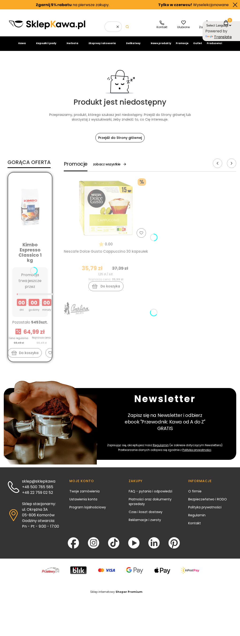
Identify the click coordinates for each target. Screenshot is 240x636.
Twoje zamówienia (84, 491)
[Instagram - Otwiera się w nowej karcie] (93, 543)
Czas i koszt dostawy (145, 512)
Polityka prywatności (204, 507)
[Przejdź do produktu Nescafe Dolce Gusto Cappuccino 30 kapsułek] (106, 208)
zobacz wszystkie (106, 164)
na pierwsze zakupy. (60, 5)
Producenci (214, 43)
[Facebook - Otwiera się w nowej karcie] (73, 543)
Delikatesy (133, 43)
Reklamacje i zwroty (145, 520)
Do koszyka (28, 352)
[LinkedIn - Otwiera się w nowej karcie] (154, 543)
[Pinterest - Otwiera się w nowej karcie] (174, 543)
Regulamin (161, 445)
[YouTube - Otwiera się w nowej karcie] (134, 543)
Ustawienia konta (83, 499)
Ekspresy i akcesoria (102, 43)
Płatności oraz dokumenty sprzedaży (150, 501)
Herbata (72, 43)
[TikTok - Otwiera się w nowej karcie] (113, 543)
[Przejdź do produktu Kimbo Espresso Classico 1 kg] (30, 207)
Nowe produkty (161, 43)
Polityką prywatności (196, 450)
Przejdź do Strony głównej (120, 137)
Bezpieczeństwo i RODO (207, 499)
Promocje (182, 43)
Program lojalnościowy (87, 507)
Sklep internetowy (116, 592)
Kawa (22, 43)
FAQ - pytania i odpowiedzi (150, 491)
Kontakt (194, 523)
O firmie (195, 491)
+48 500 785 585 (37, 487)
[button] (127, 27)
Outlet (197, 43)
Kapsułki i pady (46, 43)
